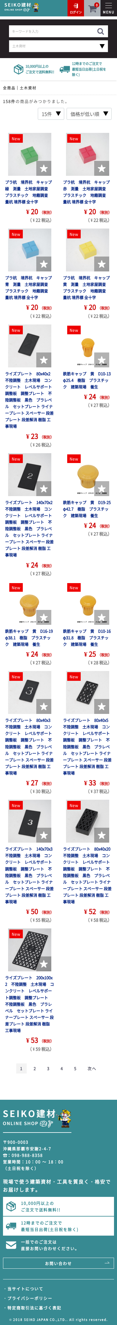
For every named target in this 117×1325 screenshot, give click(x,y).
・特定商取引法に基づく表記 (32, 1307)
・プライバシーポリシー (27, 1298)
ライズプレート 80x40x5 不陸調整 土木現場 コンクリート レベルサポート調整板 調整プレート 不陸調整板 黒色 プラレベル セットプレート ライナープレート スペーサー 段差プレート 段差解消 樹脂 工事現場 (87, 746)
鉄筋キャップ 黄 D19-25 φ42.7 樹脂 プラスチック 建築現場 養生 (89, 508)
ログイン (76, 12)
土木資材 (28, 88)
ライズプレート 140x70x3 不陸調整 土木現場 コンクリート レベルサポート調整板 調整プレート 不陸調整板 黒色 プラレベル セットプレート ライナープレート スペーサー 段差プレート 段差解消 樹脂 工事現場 (30, 875)
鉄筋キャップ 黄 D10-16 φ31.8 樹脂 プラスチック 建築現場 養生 (89, 637)
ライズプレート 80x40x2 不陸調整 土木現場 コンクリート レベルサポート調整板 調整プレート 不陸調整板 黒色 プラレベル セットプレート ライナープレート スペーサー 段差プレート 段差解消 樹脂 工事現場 (29, 400)
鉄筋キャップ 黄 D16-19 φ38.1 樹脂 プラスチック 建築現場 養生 (31, 637)
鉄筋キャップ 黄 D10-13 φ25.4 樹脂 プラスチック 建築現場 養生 (89, 380)
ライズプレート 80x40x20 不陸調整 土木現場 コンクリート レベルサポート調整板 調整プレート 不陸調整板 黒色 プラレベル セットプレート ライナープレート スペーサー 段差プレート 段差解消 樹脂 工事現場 (88, 875)
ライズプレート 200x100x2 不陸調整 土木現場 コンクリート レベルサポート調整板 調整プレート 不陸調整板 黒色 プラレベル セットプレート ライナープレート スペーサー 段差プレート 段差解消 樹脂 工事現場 (29, 1004)
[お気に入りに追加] (43, 168)
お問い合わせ (58, 1263)
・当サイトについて (23, 1288)
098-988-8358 (27, 1155)
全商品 (9, 88)
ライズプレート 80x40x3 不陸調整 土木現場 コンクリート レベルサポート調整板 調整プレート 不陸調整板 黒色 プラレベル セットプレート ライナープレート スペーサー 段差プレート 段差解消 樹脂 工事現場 (29, 746)
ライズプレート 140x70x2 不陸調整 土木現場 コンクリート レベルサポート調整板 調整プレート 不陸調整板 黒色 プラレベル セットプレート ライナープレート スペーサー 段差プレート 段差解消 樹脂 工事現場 (30, 528)
